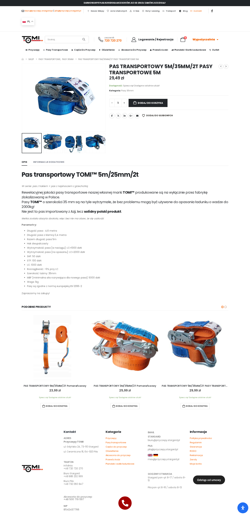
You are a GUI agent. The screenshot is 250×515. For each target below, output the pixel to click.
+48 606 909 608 (74, 491)
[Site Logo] (32, 39)
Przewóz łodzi (160, 49)
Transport (171, 11)
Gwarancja (196, 446)
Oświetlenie (108, 49)
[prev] (221, 66)
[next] (226, 66)
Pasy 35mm (127, 90)
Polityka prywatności (201, 438)
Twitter (118, 115)
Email (137, 115)
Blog (185, 11)
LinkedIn (124, 115)
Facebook (112, 115)
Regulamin (196, 442)
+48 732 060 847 (73, 483)
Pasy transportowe (116, 442)
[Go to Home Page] (23, 59)
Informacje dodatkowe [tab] (48, 162)
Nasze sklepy (97, 11)
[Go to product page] (55, 348)
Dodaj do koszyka (150, 103)
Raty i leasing (153, 11)
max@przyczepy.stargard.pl (163, 459)
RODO (193, 451)
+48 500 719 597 (78, 498)
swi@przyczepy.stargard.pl (163, 468)
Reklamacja (196, 455)
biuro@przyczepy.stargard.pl (39, 10)
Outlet (215, 49)
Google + (131, 115)
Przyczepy (34, 49)
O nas (136, 11)
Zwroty (193, 459)
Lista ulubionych (118, 11)
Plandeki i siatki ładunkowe (190, 49)
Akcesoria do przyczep (133, 49)
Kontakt (198, 11)
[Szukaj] (84, 39)
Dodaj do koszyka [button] (57, 406)
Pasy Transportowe (57, 49)
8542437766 (71, 509)
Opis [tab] (24, 162)
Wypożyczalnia (204, 39)
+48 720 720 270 (73, 467)
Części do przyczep (84, 49)
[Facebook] (212, 10)
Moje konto (196, 463)
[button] (22, 97)
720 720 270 (113, 41)
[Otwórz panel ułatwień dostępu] (242, 507)
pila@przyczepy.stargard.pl (68, 10)
